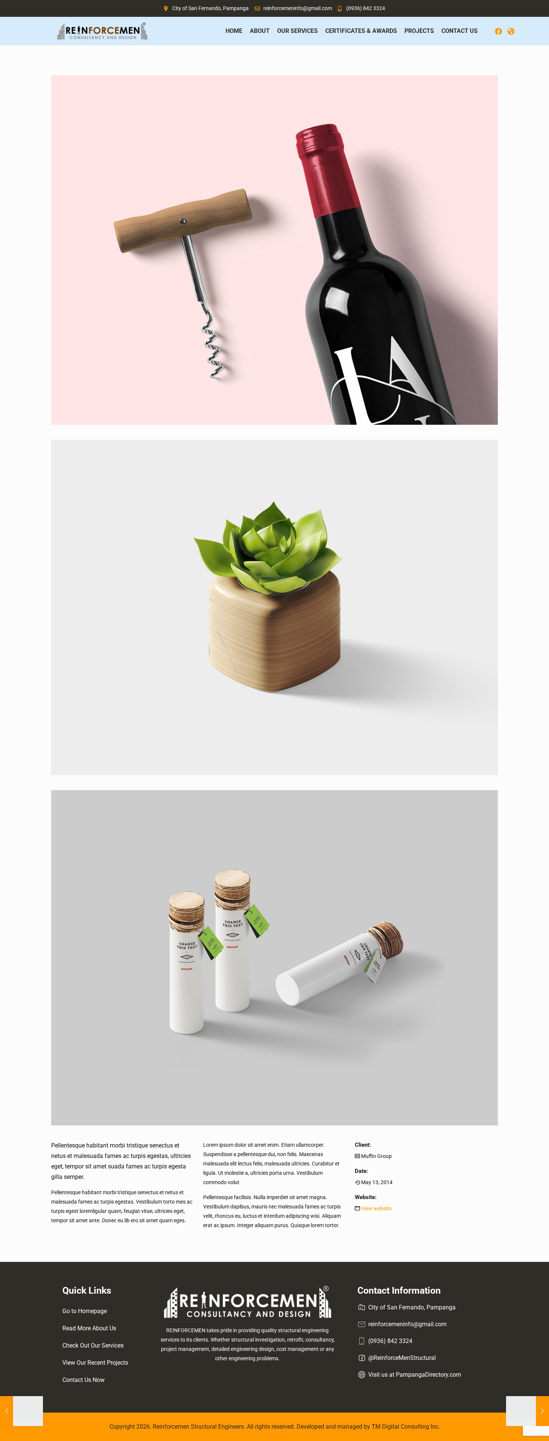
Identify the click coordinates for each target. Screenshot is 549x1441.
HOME (226, 30)
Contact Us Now (83, 1379)
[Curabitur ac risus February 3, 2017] (527, 1411)
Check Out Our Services (93, 1345)
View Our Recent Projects (95, 1362)
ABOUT (252, 30)
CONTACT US (459, 30)
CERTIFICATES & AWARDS (354, 30)
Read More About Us (89, 1328)
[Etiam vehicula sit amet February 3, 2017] (21, 1411)
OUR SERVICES (290, 30)
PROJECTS (412, 30)
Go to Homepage (84, 1311)
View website (376, 1208)
